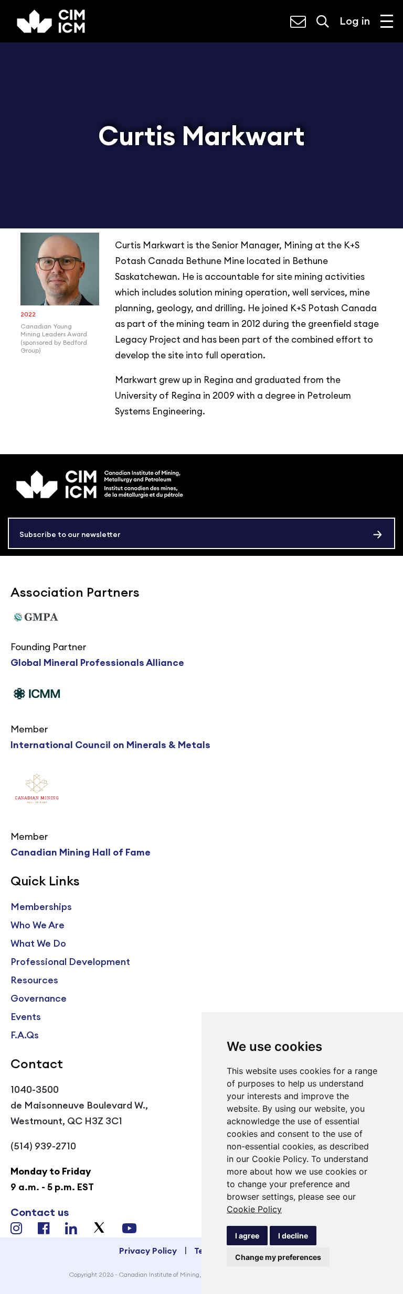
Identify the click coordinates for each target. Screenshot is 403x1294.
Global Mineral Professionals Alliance (97, 662)
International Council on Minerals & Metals (110, 745)
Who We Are (37, 925)
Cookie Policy (254, 1209)
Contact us (39, 1212)
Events (25, 1017)
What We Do (38, 943)
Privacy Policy (148, 1250)
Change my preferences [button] (278, 1257)
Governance (38, 998)
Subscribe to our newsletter (70, 534)
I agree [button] (247, 1235)
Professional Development (70, 962)
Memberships (41, 907)
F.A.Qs (24, 1035)
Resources (34, 980)
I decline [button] (293, 1235)
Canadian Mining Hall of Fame (80, 852)
